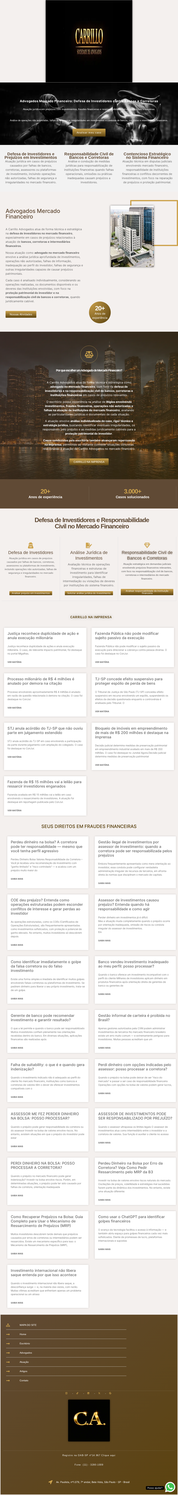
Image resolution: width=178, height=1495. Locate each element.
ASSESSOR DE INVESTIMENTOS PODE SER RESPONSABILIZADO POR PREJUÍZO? (135, 1116)
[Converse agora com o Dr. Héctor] (170, 1487)
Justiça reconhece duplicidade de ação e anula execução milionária (43, 635)
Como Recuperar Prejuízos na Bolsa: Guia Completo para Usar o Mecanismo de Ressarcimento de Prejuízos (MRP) (47, 1221)
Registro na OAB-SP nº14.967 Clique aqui (88, 1455)
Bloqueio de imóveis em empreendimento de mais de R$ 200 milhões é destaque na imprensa (131, 732)
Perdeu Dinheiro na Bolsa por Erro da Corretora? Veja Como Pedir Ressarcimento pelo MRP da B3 (130, 1167)
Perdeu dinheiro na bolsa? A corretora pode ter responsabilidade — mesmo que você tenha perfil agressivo (46, 846)
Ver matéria (14, 662)
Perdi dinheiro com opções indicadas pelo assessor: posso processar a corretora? (134, 1067)
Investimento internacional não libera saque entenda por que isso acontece (43, 1272)
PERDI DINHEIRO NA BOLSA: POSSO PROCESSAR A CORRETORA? (43, 1165)
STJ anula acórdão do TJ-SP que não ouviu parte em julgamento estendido (45, 730)
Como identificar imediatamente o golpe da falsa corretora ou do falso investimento (46, 966)
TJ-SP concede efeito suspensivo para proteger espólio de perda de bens (129, 681)
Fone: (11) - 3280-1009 (89, 1464)
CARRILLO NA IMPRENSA (91, 617)
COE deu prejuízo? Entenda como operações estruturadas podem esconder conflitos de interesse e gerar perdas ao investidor (47, 907)
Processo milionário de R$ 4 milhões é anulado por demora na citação (40, 681)
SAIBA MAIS (17, 879)
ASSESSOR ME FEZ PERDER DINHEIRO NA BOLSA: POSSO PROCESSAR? (45, 1116)
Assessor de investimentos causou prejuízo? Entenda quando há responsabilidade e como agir (128, 904)
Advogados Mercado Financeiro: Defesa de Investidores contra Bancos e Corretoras (89, 101)
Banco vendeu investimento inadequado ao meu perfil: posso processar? (133, 964)
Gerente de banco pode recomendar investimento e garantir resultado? (42, 1017)
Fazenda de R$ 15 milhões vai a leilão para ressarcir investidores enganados (44, 784)
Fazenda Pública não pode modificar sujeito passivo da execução (127, 635)
